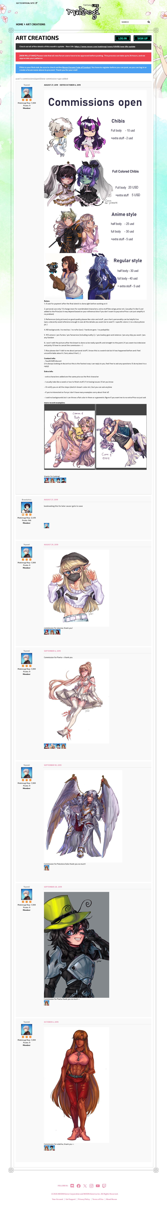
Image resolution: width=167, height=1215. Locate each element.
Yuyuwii (27, 85)
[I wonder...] (30, 514)
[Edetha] (52, 1148)
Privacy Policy (84, 1199)
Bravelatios (26, 499)
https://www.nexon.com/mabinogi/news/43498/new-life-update (104, 46)
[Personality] (30, 100)
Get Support (71, 1199)
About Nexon (111, 1199)
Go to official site (25, 3)
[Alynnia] (46, 480)
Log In (122, 38)
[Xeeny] (52, 746)
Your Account (57, 1199)
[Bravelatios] (58, 480)
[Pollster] (27, 100)
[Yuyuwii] (26, 92)
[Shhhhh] (23, 514)
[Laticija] (57, 632)
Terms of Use (97, 1199)
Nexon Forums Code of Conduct (76, 67)
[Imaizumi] (52, 480)
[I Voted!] (23, 100)
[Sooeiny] (63, 480)
